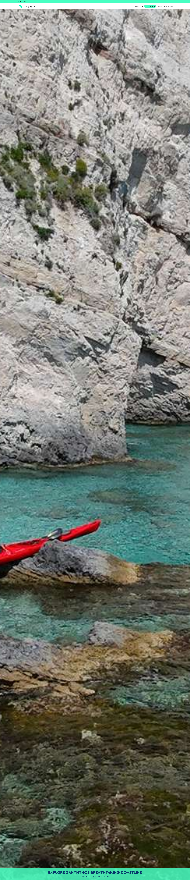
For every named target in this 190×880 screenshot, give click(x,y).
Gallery (160, 6)
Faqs (165, 6)
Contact (170, 6)
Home (137, 6)
